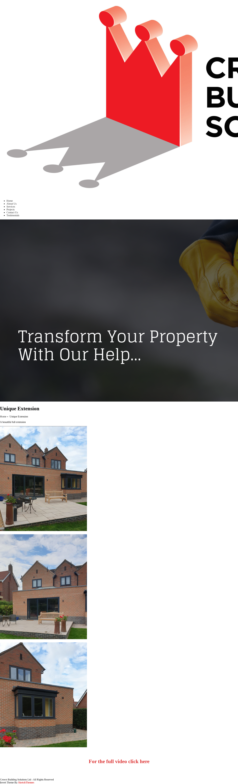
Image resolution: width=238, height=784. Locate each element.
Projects (10, 209)
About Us (11, 203)
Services (10, 206)
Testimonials (12, 215)
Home (9, 200)
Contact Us (12, 212)
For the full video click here (119, 761)
